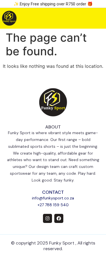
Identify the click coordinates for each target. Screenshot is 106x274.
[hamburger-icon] (94, 18)
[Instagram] (47, 218)
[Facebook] (58, 218)
